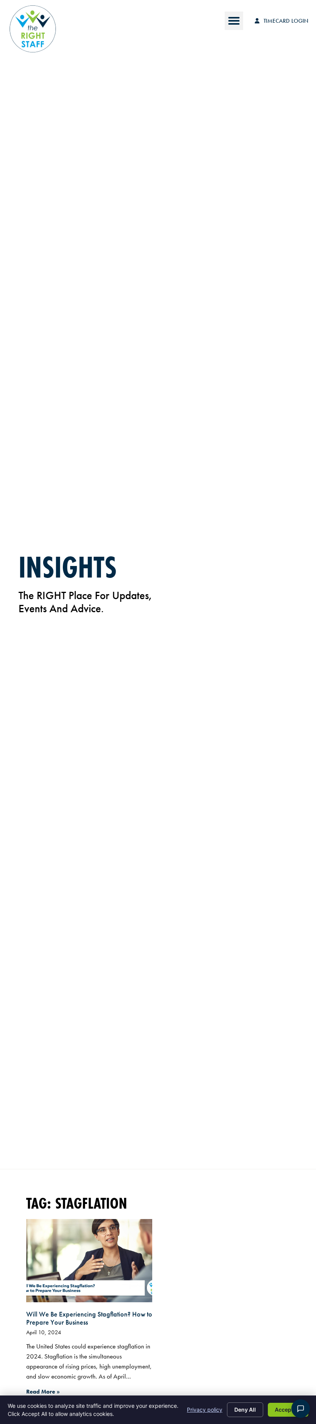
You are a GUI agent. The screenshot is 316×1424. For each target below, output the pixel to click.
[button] (234, 21)
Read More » (43, 1391)
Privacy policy (204, 1409)
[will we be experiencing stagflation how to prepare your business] (89, 1260)
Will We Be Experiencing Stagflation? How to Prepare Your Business (89, 1318)
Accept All (288, 1409)
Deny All (245, 1409)
